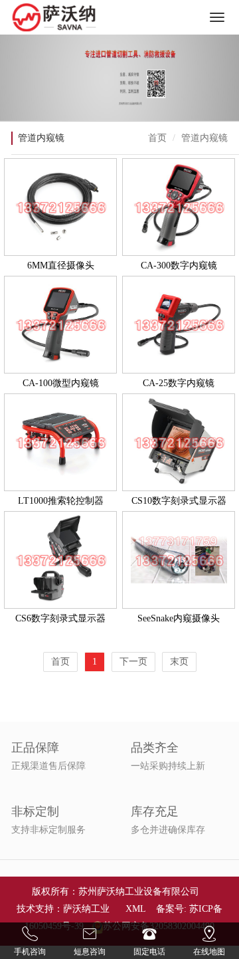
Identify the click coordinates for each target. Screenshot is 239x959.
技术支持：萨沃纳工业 (63, 909)
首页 (157, 138)
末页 (179, 662)
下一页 (133, 662)
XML (135, 909)
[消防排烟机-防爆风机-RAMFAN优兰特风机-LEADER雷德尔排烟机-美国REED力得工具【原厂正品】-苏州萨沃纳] (54, 17)
